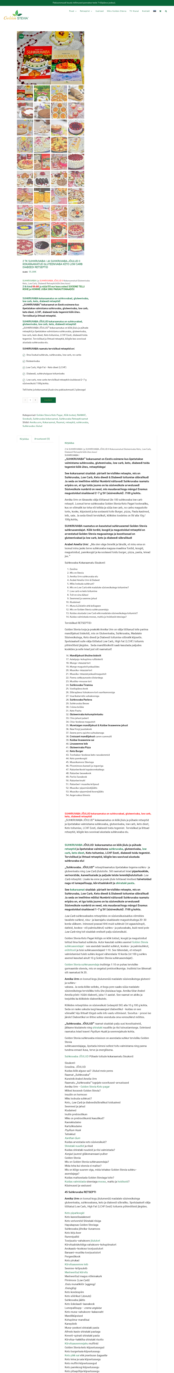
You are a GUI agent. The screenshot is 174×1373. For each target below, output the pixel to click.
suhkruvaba (82, 422)
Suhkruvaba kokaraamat (45, 419)
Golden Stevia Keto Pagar (49, 415)
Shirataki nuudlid (74, 1146)
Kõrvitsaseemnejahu (76, 1343)
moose (102, 1181)
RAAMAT (81, 415)
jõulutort (95, 1241)
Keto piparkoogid (74, 1213)
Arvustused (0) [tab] (42, 439)
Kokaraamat (49, 422)
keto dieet (78, 853)
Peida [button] (118, 3)
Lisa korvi (48, 400)
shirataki (97, 1027)
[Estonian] (154, 11)
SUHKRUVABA (74, 845)
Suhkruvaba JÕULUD (77, 1056)
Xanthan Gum (72, 1138)
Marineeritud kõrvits (76, 1272)
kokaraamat (77, 889)
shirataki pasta (125, 883)
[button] (166, 11)
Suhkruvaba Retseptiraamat (73, 419)
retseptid (70, 422)
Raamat (60, 422)
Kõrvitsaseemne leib (76, 1264)
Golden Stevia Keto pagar (95, 1087)
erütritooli (70, 950)
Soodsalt (27, 419)
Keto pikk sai (72, 1355)
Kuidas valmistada (75, 1181)
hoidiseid (123, 1181)
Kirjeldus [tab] (24, 439)
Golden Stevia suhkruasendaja (82, 964)
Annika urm (35, 422)
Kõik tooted (70, 415)
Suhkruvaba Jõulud (32, 426)
